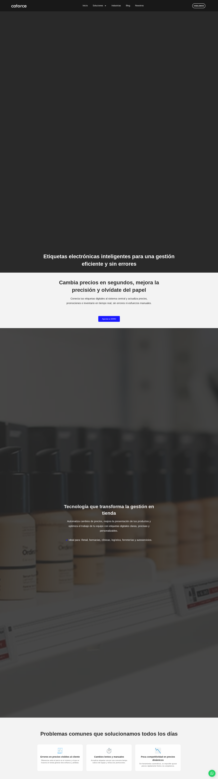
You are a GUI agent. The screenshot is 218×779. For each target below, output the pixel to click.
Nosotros (139, 5)
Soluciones (98, 5)
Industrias (116, 5)
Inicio (85, 5)
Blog (128, 5)
